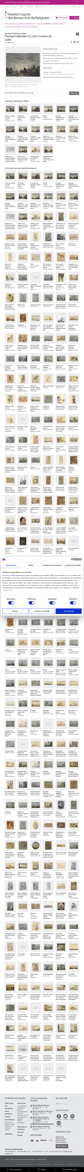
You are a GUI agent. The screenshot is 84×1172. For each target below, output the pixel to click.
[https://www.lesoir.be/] (43, 1140)
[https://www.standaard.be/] (51, 1140)
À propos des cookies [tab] (73, 565)
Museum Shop (9, 1124)
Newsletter (63, 1146)
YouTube (65, 1119)
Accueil (7, 6)
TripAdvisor (59, 1126)
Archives (20, 1113)
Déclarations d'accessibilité (43, 1164)
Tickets (75, 18)
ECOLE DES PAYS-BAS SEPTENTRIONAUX (58, 77)
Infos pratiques (10, 24)
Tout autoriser (69, 611)
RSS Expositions (61, 1138)
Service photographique (22, 1110)
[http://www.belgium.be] (37, 1141)
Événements (30, 6)
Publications (21, 1108)
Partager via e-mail (77, 42)
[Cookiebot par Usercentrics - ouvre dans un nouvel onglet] (73, 559)
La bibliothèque (22, 1106)
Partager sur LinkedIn (74, 42)
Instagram (72, 1119)
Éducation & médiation (13, 27)
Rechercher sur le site (36, 7)
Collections (47, 24)
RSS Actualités (60, 1140)
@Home (34, 27)
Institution (62, 24)
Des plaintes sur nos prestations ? (24, 1164)
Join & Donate (62, 18)
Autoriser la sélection (42, 611)
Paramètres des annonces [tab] (52, 565)
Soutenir (20, 1132)
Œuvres (77, 34)
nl (69, 6)
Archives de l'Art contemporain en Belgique (22, 1117)
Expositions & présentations (25, 24)
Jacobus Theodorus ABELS (59, 73)
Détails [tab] (31, 565)
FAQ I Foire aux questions (9, 1105)
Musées (55, 24)
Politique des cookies (73, 1164)
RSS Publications (61, 1142)
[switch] (32, 602)
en (78, 6)
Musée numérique (20, 1122)
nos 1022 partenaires (16, 575)
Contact (14, 6)
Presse (21, 6)
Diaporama (74, 93)
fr (74, 6)
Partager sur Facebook (71, 42)
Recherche (26, 27)
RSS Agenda (60, 1137)
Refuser (15, 611)
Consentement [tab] (11, 565)
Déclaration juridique (59, 1164)
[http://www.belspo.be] (32, 1141)
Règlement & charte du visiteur (9, 1128)
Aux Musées (10, 1119)
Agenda (39, 24)
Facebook (59, 1119)
